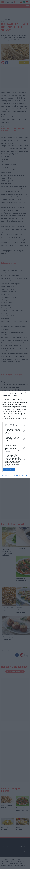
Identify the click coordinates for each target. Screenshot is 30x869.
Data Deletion (5, 475)
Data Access (15, 475)
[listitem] (15, 425)
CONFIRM (9, 469)
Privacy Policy (24, 475)
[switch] (23, 431)
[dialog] (15, 434)
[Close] (26, 393)
